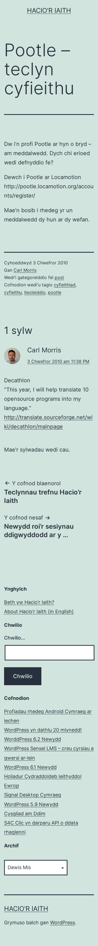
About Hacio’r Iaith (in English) (39, 611)
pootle (54, 292)
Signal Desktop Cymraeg (32, 795)
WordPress (62, 922)
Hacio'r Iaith (49, 10)
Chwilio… (14, 638)
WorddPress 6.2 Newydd (32, 739)
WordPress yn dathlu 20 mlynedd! (43, 730)
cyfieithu (13, 292)
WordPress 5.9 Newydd (31, 804)
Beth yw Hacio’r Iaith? (29, 602)
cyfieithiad (64, 284)
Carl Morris (25, 270)
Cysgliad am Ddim (24, 813)
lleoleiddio (34, 292)
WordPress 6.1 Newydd (30, 767)
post (59, 277)
